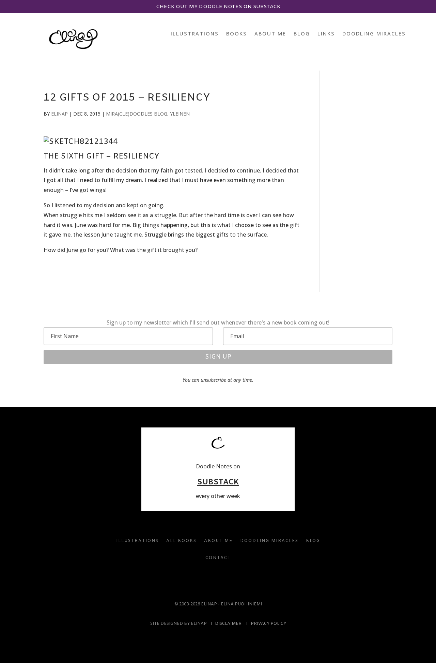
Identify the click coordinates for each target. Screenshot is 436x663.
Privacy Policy (268, 624)
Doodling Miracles (374, 34)
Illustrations (195, 34)
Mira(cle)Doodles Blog (136, 113)
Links (326, 34)
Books (236, 34)
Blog (302, 34)
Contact (218, 558)
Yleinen (180, 113)
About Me (270, 34)
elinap (59, 113)
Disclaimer (228, 624)
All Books (181, 541)
